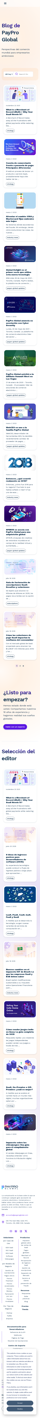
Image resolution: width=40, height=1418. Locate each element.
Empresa (9, 1318)
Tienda (25, 1309)
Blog (26, 1301)
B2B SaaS (9, 1247)
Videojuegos (9, 1259)
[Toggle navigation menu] (5, 3)
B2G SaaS (9, 1253)
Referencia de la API (17, 1332)
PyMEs (9, 1316)
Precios (25, 1306)
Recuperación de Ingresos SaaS (26, 1263)
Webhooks (18, 1335)
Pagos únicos (9, 1276)
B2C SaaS (9, 1250)
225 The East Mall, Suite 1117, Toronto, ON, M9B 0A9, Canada (18, 1222)
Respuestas (26, 1293)
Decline (20, 1409)
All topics (9, 74)
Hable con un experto (15, 727)
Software (9, 1256)
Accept (20, 1403)
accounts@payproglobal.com (17, 1215)
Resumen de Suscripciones (18, 1341)
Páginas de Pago (18, 1338)
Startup (9, 1313)
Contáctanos (18, 1348)
